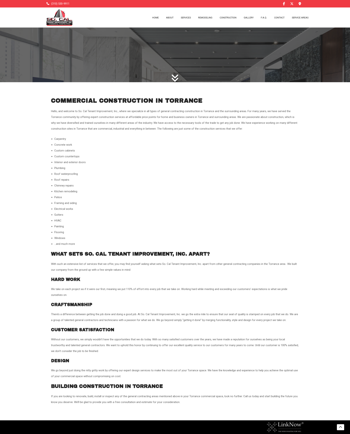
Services (186, 17)
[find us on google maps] (300, 3)
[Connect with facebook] (283, 3)
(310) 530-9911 (59, 3)
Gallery (249, 17)
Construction (228, 17)
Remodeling (205, 17)
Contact (279, 17)
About (170, 17)
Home (155, 17)
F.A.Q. (264, 17)
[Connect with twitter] (291, 3)
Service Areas (300, 17)
